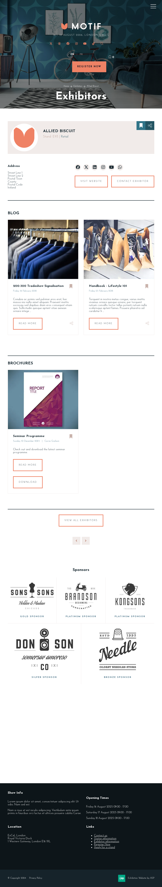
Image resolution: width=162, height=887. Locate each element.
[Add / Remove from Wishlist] (141, 125)
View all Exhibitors (81, 520)
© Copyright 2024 (17, 878)
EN (72, 54)
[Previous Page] (76, 541)
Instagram (76, 43)
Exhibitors (77, 86)
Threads (59, 43)
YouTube (85, 43)
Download (28, 482)
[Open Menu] (153, 6)
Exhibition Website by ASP (141, 878)
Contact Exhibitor (133, 181)
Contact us (100, 835)
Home (66, 86)
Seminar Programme (28, 436)
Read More (28, 323)
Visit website (91, 181)
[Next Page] (86, 541)
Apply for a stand (104, 847)
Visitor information (105, 838)
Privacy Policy (35, 878)
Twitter (51, 43)
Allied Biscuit (93, 86)
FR (81, 54)
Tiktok (93, 43)
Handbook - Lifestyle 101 (108, 286)
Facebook (68, 43)
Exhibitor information (106, 841)
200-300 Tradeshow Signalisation (38, 286)
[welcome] (81, 28)
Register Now (89, 66)
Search (102, 43)
